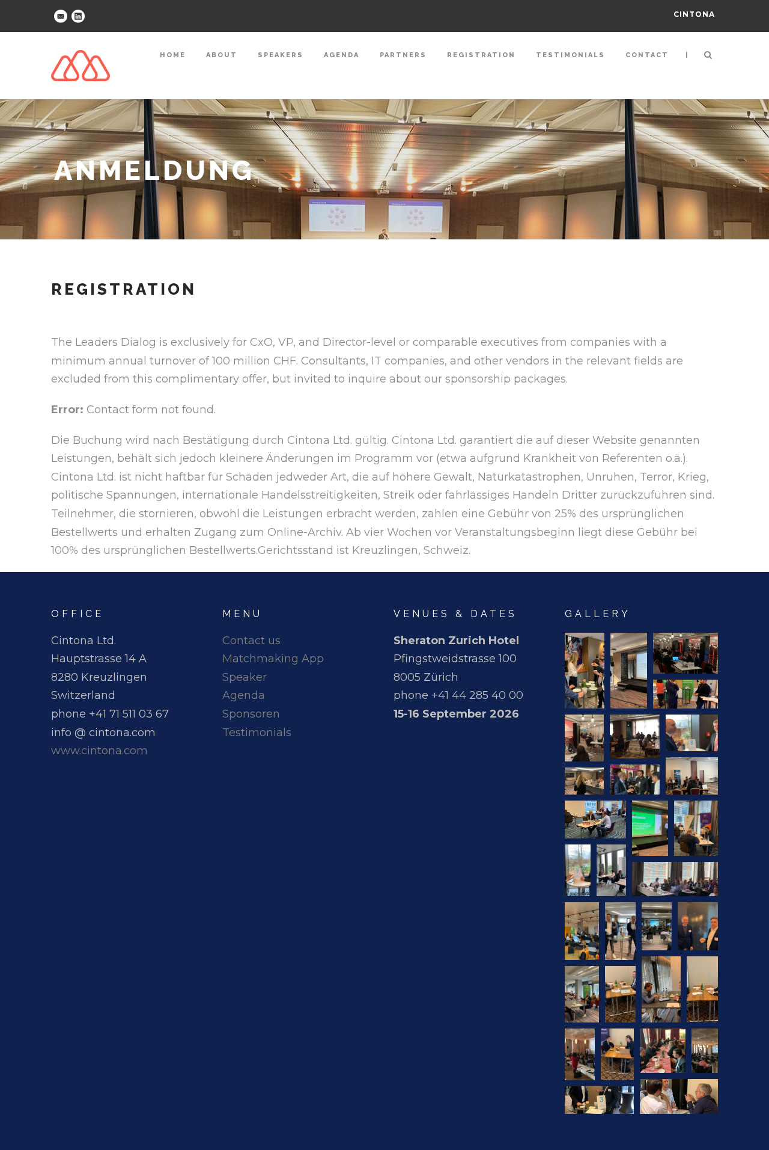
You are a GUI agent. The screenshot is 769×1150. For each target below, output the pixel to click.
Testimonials (570, 55)
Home (173, 55)
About (221, 55)
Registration (481, 55)
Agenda (341, 55)
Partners (403, 55)
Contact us (251, 640)
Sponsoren (251, 714)
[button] (584, 671)
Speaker (244, 677)
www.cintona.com (99, 750)
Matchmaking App (273, 658)
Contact (647, 55)
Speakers (280, 55)
